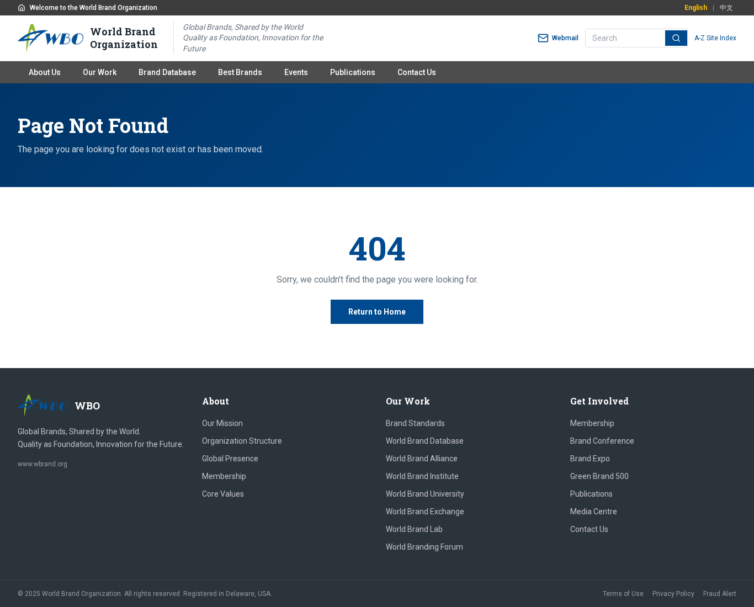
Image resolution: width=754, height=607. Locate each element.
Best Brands (240, 72)
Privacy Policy (673, 594)
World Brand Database (425, 440)
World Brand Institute (422, 476)
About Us (45, 72)
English (695, 8)
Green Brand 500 (599, 476)
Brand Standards (415, 423)
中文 (726, 8)
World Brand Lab (414, 529)
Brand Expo (590, 458)
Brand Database (167, 72)
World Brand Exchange (425, 511)
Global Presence (230, 458)
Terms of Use (623, 594)
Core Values (223, 493)
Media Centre (593, 511)
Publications (352, 72)
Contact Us (416, 72)
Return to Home (377, 311)
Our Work (99, 72)
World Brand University (425, 493)
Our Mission (222, 423)
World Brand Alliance (422, 458)
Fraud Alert (719, 594)
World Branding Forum (424, 546)
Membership (224, 476)
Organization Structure (242, 440)
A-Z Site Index (715, 38)
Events (296, 72)
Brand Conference (602, 440)
